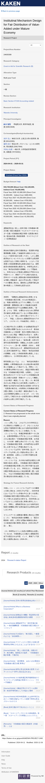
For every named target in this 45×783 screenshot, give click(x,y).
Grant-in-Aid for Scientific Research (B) (18, 66)
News (3, 764)
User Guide (5, 756)
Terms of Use (6, 768)
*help (18, 182)
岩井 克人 (7, 138)
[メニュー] (42, 3)
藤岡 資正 (7, 144)
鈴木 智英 (7, 124)
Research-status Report (16, 560)
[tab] (23, 572)
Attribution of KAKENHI (10, 772)
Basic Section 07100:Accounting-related (19, 101)
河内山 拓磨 (8, 149)
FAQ (3, 760)
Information (5, 752)
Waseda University (11, 113)
